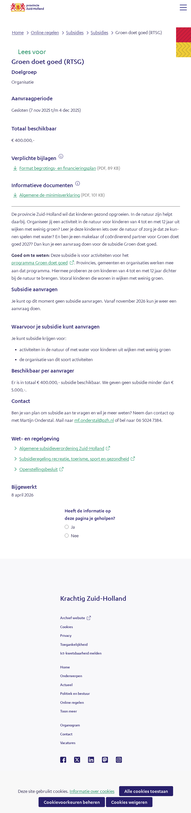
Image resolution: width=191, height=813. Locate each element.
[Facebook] (63, 761)
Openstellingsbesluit (42, 469)
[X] (77, 761)
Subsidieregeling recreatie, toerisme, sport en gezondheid (78, 459)
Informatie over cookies (92, 791)
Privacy (65, 635)
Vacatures (67, 742)
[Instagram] (119, 761)
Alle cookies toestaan (146, 791)
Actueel (66, 684)
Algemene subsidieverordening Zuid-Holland (65, 448)
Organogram (70, 725)
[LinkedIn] (91, 761)
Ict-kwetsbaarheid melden (80, 653)
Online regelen (72, 702)
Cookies (66, 626)
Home (65, 667)
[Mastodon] (105, 761)
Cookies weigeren (129, 802)
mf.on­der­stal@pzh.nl (94, 420)
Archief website (72, 618)
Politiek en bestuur (75, 693)
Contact (66, 734)
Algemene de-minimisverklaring (62, 195)
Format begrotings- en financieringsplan (69, 168)
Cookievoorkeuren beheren (72, 802)
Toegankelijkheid (74, 644)
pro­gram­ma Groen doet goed (41, 263)
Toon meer (68, 712)
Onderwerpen (71, 675)
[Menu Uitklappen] (183, 7)
